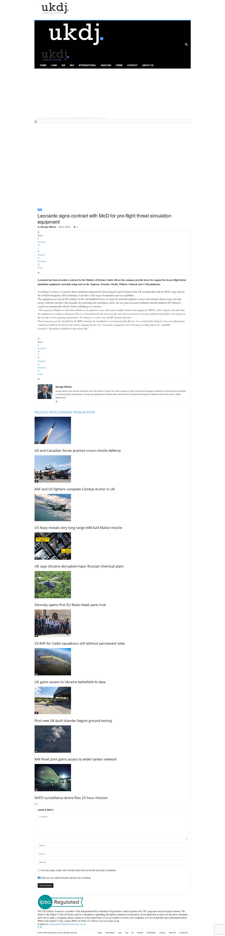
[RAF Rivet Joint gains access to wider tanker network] (113, 739)
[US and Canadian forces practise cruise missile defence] (113, 430)
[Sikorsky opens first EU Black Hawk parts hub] (113, 584)
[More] (113, 273)
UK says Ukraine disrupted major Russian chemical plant (79, 566)
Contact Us (183, 932)
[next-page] (36, 804)
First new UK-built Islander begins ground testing (73, 720)
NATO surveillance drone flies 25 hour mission (71, 797)
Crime (119, 65)
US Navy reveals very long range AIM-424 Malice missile (78, 527)
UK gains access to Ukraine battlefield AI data (70, 682)
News (100, 932)
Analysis (106, 65)
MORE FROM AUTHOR (79, 412)
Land (54, 65)
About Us (147, 65)
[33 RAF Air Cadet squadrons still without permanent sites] (113, 623)
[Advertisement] (112, 91)
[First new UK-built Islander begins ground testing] (113, 700)
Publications (151, 932)
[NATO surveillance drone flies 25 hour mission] (113, 777)
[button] (186, 44)
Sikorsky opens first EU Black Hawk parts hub (70, 604)
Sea (72, 65)
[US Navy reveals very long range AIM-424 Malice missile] (113, 507)
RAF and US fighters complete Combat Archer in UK (75, 489)
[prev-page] (35, 804)
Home (43, 65)
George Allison (48, 226)
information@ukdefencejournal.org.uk (67, 924)
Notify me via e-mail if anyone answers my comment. (65, 877)
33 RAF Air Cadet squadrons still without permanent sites (80, 643)
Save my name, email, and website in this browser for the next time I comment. (78, 870)
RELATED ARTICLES (49, 412)
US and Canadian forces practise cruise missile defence (78, 450)
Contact (132, 65)
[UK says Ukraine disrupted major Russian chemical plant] (113, 546)
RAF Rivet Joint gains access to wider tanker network (76, 759)
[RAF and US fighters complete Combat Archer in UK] (113, 469)
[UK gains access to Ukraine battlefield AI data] (113, 661)
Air (63, 65)
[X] (56, 402)
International (87, 65)
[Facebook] (38, 927)
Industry (162, 932)
